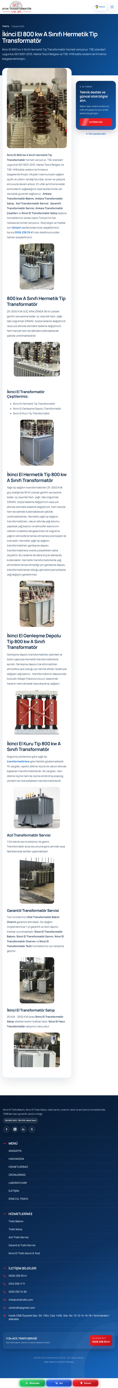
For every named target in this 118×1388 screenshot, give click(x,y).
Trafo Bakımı (16, 1221)
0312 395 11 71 (17, 1284)
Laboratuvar (18, 1183)
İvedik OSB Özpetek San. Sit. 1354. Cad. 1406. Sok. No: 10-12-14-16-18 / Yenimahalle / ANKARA (59, 1317)
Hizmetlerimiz (18, 1167)
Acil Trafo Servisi (19, 1237)
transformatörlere (18, 761)
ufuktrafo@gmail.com (22, 1308)
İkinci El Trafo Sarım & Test (24, 1253)
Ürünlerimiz (17, 1175)
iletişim (16, 227)
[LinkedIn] (23, 1129)
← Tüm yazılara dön (96, 133)
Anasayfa (15, 1151)
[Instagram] (15, 1129)
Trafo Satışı (15, 1229)
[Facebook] (6, 1129)
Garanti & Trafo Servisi (22, 1245)
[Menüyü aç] (112, 7)
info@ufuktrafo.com (21, 1300)
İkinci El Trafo (18, 1199)
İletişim (14, 1191)
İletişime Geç (96, 122)
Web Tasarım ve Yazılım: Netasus (59, 1361)
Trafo (5, 26)
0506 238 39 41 (24, 232)
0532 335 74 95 (18, 1292)
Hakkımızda (16, 1159)
